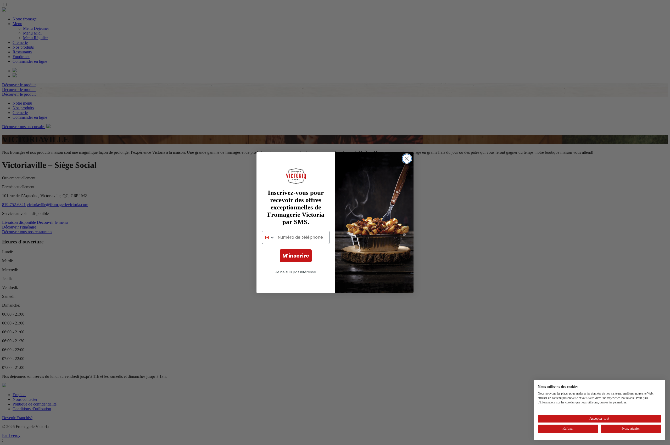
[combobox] (268, 237)
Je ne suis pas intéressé (295, 272)
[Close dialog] (406, 158)
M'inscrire (295, 255)
